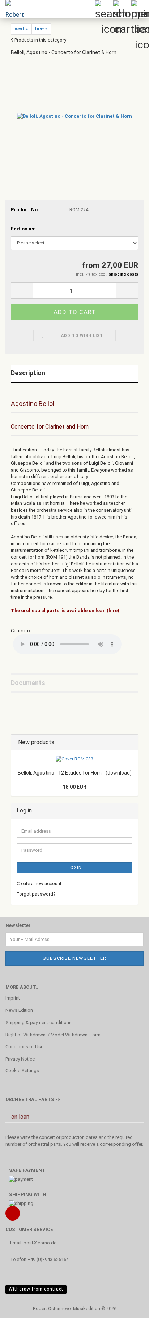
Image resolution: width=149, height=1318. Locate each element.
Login (75, 867)
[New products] (130, 742)
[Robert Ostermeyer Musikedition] (14, 9)
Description (28, 373)
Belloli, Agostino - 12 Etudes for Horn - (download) (75, 773)
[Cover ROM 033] (74, 759)
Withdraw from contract (36, 1289)
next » (21, 28)
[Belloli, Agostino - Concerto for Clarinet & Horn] (74, 116)
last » (41, 28)
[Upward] (129, 1307)
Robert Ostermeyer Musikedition (66, 1308)
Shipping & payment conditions (38, 1022)
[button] (22, 290)
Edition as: (23, 228)
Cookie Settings (22, 1070)
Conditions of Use (24, 1046)
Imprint (12, 998)
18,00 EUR (74, 787)
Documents (28, 682)
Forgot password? (36, 894)
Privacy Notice (20, 1059)
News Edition (19, 1010)
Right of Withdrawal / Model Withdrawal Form (53, 1034)
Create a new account (39, 883)
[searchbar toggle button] (104, 9)
